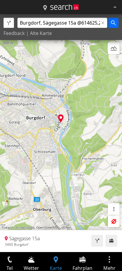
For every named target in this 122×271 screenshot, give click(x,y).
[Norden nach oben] (114, 62)
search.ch (11, 227)
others (66, 227)
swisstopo (27, 227)
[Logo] (64, 7)
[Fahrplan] (111, 241)
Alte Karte (41, 33)
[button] (61, 118)
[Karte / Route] (45, 8)
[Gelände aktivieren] (114, 48)
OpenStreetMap (48, 227)
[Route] (97, 241)
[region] (61, 133)
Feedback (14, 33)
